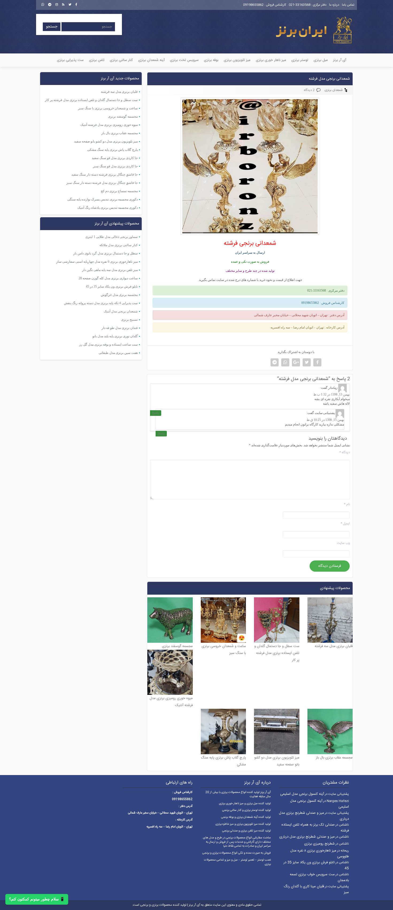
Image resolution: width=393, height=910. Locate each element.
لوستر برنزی (299, 60)
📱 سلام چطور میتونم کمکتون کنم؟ (36, 899)
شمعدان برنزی (334, 90)
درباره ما (334, 4)
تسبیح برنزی (129, 320)
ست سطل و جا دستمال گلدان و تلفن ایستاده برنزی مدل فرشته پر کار (91, 100)
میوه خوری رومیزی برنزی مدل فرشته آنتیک (109, 125)
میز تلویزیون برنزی (237, 60)
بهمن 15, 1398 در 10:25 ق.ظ (325, 420)
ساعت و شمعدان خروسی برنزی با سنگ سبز (108, 108)
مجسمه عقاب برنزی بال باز (119, 133)
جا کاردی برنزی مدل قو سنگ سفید (115, 158)
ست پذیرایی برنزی (70, 60)
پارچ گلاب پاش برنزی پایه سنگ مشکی (112, 150)
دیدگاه (344, 452)
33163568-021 (299, 4)
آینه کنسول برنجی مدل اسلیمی (302, 794)
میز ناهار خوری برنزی (271, 60)
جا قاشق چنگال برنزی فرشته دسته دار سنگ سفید (104, 174)
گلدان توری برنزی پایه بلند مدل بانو (115, 336)
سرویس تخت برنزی (184, 60)
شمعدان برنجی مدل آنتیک (121, 311)
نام (347, 504)
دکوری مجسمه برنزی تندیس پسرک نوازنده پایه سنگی (102, 199)
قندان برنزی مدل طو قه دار (120, 328)
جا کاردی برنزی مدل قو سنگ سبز (115, 166)
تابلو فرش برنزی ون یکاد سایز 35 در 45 (112, 286)
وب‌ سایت (343, 543)
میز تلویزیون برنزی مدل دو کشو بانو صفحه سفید (106, 141)
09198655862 (253, 4)
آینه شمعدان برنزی (151, 60)
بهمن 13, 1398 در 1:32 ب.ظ (331, 394)
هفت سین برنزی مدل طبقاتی (118, 353)
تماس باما (348, 4)
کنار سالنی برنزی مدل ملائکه (118, 245)
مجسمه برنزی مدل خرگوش (119, 295)
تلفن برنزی (97, 60)
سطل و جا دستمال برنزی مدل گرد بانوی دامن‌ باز (105, 253)
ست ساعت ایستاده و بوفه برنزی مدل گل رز (108, 344)
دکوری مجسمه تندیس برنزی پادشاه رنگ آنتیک (108, 208)
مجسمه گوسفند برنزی (123, 116)
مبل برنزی (321, 60)
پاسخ (155, 413)
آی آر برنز (339, 60)
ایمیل (345, 523)
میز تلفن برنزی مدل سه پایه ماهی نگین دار (110, 270)
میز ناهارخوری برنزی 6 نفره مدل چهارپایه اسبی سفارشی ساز (97, 262)
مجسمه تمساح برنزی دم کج (119, 191)
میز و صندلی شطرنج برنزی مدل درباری (307, 837)
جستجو (51, 27)
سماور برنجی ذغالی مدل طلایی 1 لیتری (111, 237)
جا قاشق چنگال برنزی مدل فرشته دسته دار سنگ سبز (102, 183)
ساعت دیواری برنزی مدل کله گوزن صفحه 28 (108, 278)
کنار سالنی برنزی (121, 60)
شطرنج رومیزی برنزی (319, 844)
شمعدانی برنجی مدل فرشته (329, 79)
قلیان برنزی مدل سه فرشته (119, 92)
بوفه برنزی (211, 60)
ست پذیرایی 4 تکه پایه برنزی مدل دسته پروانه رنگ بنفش (101, 303)
